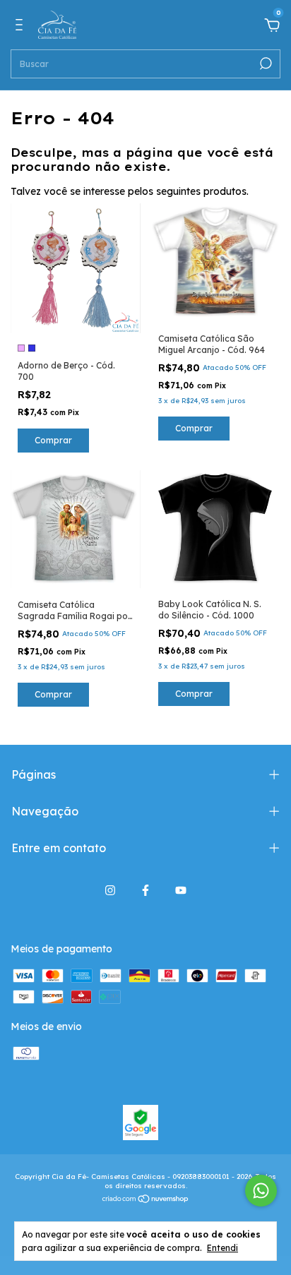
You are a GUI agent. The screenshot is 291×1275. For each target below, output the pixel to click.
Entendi (222, 1248)
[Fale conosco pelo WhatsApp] (261, 1191)
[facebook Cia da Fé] (145, 890)
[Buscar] (264, 63)
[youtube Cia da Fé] (180, 890)
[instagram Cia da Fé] (110, 890)
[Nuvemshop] (146, 1200)
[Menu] (21, 26)
